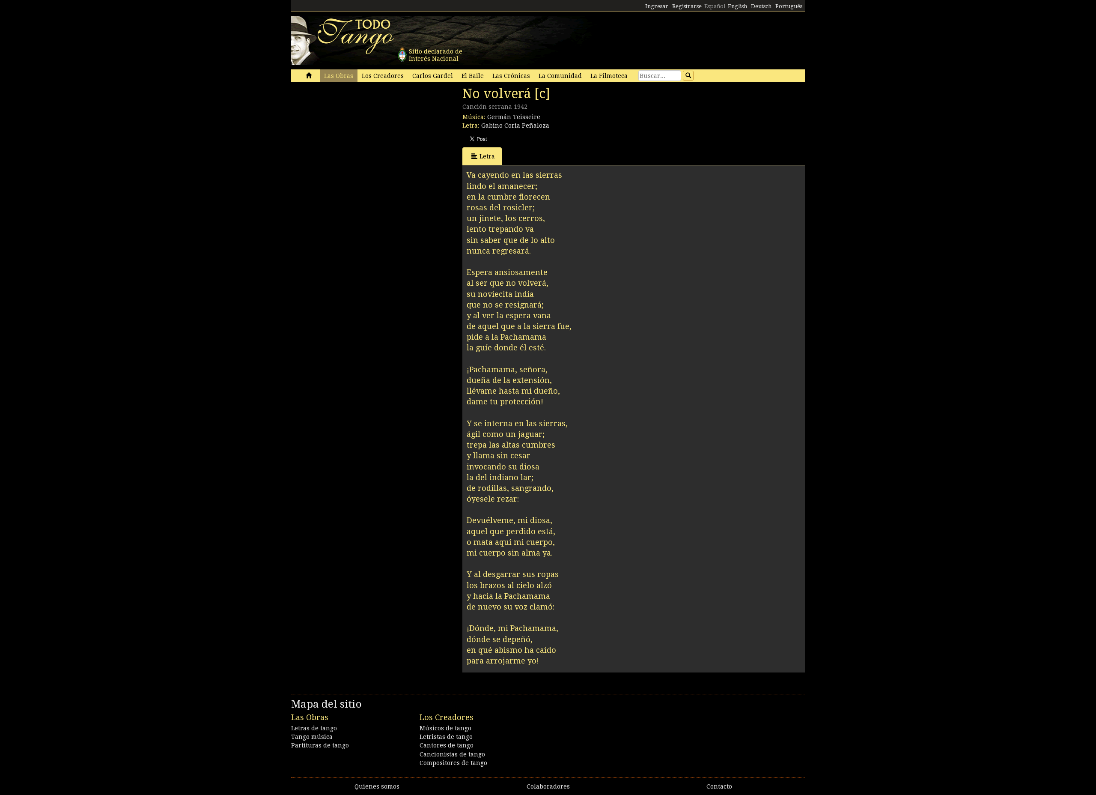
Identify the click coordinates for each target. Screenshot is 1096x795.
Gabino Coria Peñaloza (515, 125)
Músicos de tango (445, 728)
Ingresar (656, 6)
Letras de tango (314, 728)
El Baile (473, 75)
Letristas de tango (446, 736)
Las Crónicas (511, 75)
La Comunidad (560, 75)
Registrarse (687, 6)
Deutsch (761, 6)
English (737, 6)
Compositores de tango (453, 762)
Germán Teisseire (513, 117)
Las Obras (338, 75)
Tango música (312, 736)
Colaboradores (548, 786)
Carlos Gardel (432, 75)
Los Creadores (383, 75)
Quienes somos (376, 786)
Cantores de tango (447, 745)
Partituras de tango (320, 745)
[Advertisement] (355, 144)
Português (788, 6)
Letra (487, 156)
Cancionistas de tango (452, 754)
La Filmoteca (609, 75)
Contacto (719, 786)
